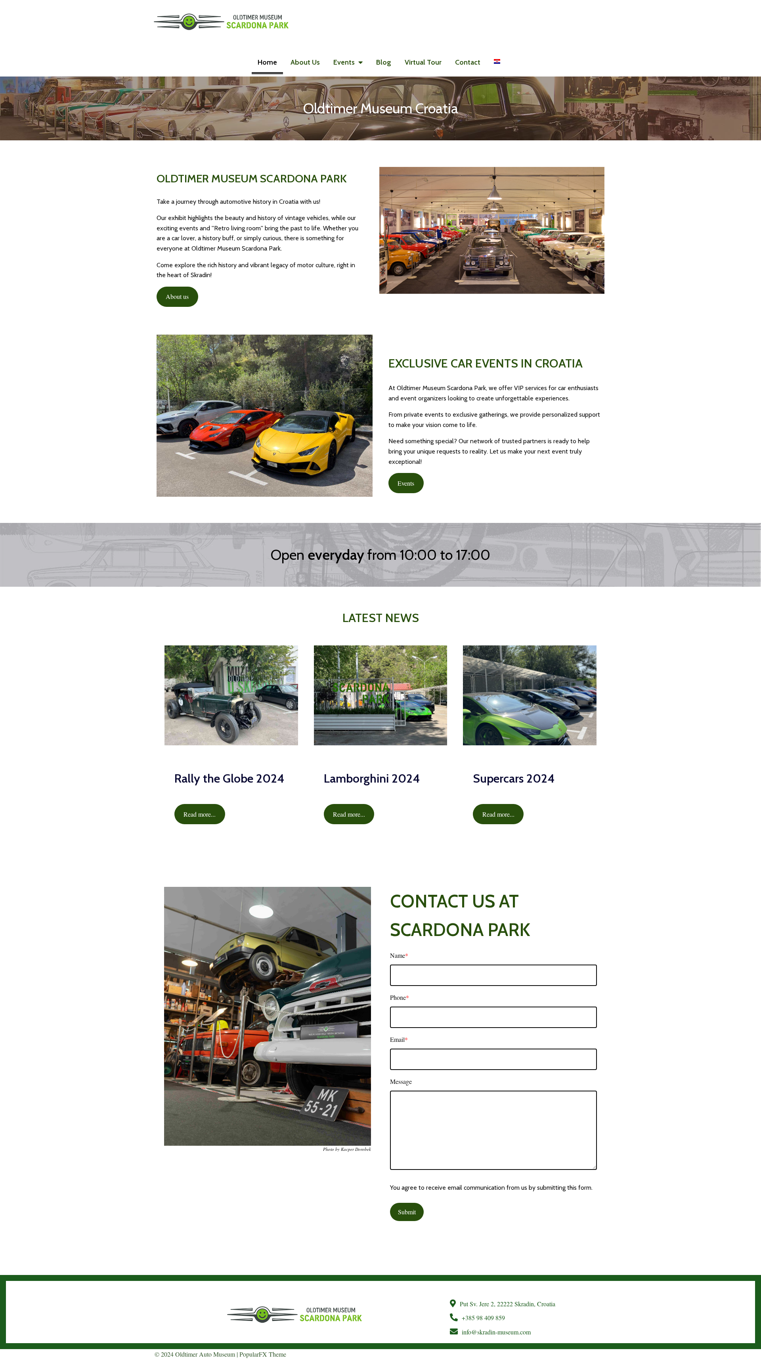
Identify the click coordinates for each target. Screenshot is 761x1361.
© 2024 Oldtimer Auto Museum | (197, 1354)
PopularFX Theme (262, 1354)
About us (177, 296)
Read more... (200, 814)
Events (406, 483)
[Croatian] (497, 61)
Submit (407, 1212)
